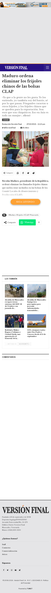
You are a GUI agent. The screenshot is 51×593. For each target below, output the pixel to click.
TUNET (30, 589)
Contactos (6, 548)
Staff (4, 544)
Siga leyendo (25, 202)
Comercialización (9, 551)
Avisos (4, 554)
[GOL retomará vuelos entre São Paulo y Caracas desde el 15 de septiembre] (36, 321)
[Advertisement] (25, 34)
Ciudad (6, 120)
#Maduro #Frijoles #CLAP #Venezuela (23, 215)
